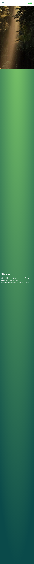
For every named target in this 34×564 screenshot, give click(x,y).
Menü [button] (8, 3)
